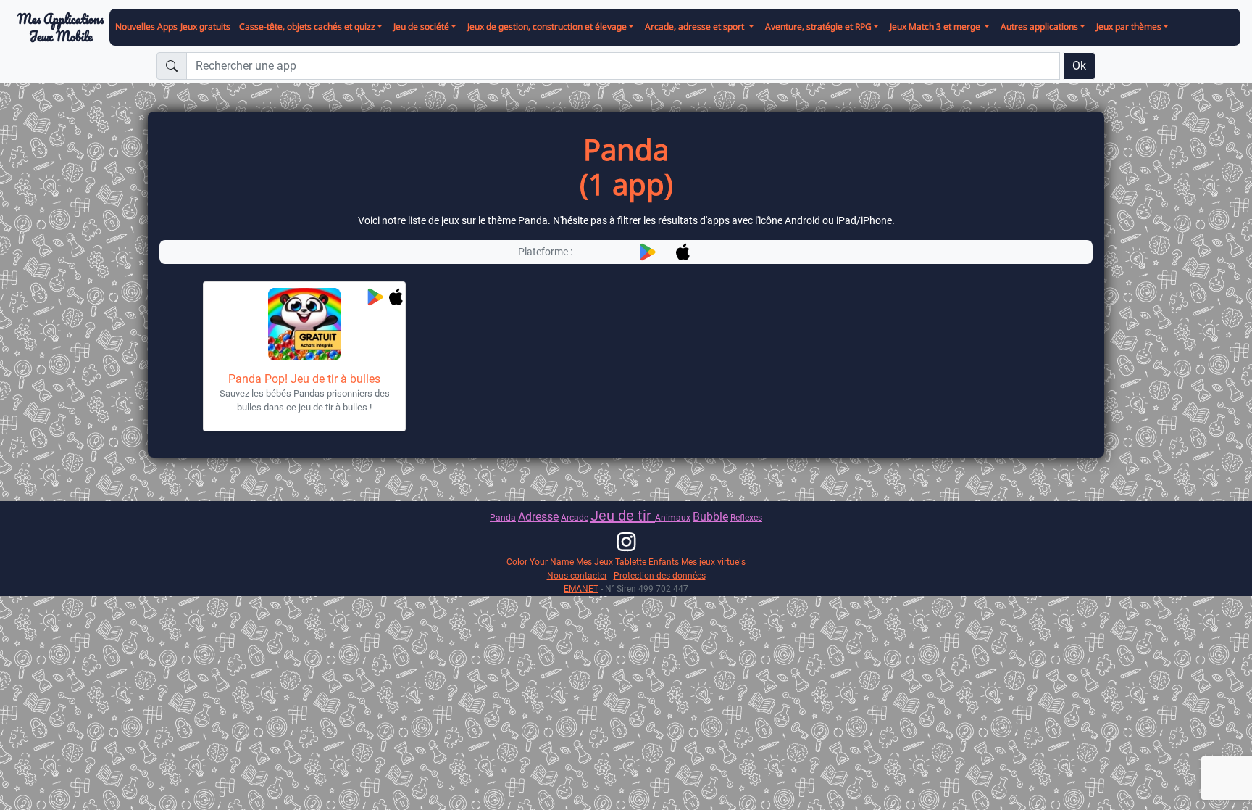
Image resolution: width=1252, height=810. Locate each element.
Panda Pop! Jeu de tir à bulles (304, 379)
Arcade (574, 517)
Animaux (672, 517)
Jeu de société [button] (421, 26)
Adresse (538, 517)
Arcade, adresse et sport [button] (695, 26)
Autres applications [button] (1039, 26)
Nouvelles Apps (146, 26)
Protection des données (660, 575)
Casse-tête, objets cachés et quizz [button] (307, 26)
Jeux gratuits (205, 26)
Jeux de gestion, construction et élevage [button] (547, 26)
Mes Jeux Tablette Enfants (627, 561)
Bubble (710, 517)
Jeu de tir (622, 515)
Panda (503, 517)
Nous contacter (577, 575)
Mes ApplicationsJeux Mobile (60, 27)
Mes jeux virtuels (713, 561)
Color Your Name (540, 561)
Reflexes (746, 517)
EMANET (581, 588)
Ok (1079, 66)
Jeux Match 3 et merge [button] (936, 26)
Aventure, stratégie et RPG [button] (818, 26)
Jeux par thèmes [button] (1128, 26)
